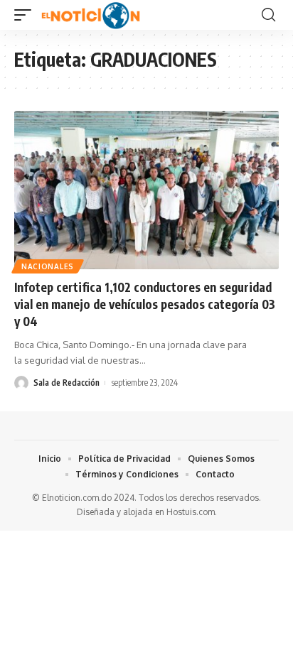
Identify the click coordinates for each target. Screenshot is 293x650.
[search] (268, 15)
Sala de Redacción (66, 382)
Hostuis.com (190, 512)
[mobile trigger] (26, 15)
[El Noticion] (90, 15)
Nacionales (47, 266)
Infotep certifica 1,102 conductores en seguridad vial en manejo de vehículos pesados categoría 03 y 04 (144, 304)
